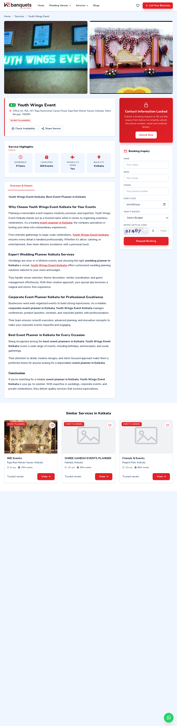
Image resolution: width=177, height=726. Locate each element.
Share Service (53, 128)
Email (126, 172)
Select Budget (132, 211)
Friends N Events (133, 458)
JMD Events (14, 458)
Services (80, 5)
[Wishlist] (138, 5)
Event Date (130, 198)
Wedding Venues (58, 5)
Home (41, 5)
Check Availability (25, 128)
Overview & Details (21, 185)
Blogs (96, 5)
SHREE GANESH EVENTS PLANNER (88, 458)
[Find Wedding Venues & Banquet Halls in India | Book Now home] (18, 5)
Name (126, 158)
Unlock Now (146, 135)
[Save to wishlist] (52, 425)
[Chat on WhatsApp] (169, 718)
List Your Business (159, 5)
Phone (127, 185)
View (44, 476)
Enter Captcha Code (135, 225)
